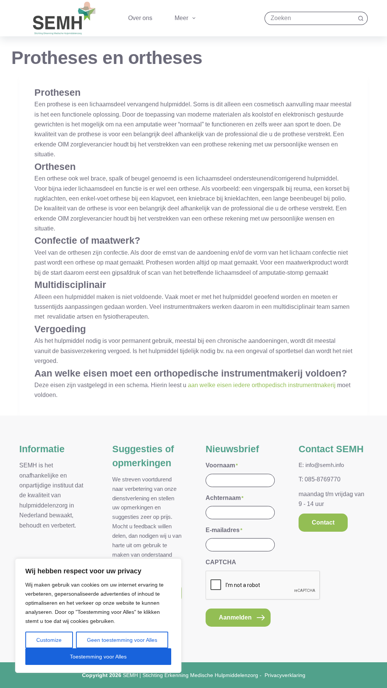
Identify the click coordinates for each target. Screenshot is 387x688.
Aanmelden (235, 617)
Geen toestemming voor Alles (122, 640)
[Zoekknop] (361, 18)
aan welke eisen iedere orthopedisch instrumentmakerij (262, 385)
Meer (181, 18)
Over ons (140, 18)
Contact (323, 522)
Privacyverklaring (285, 675)
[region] (98, 616)
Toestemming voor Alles (98, 657)
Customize (49, 640)
